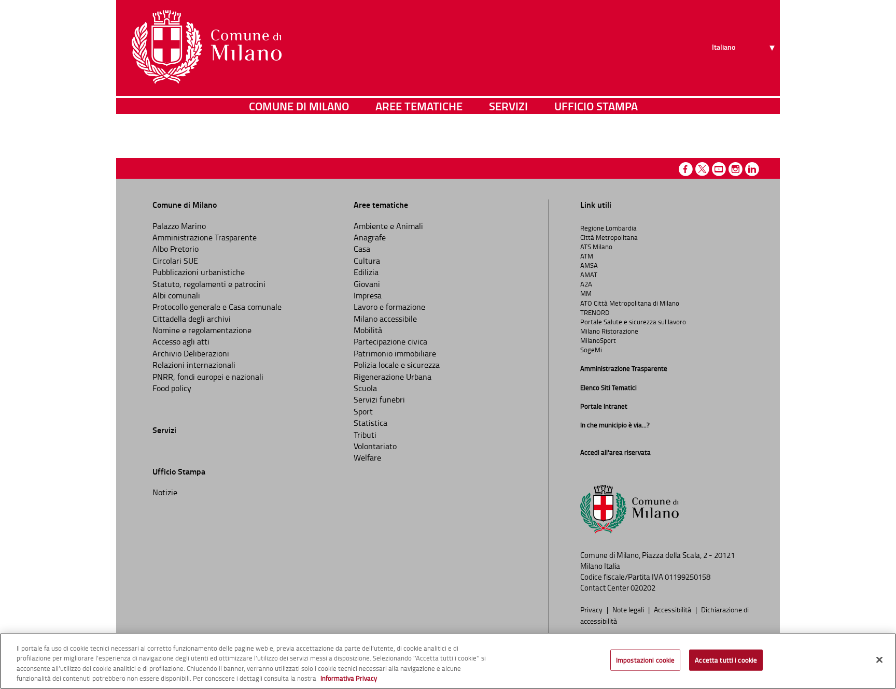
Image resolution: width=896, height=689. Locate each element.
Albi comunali (176, 295)
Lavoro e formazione (389, 306)
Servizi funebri (379, 399)
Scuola (365, 388)
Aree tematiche (419, 106)
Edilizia (366, 272)
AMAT (588, 274)
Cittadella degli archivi (191, 318)
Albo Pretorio (175, 248)
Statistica (370, 422)
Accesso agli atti (180, 341)
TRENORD (594, 312)
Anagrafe (370, 237)
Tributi (365, 434)
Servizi (508, 106)
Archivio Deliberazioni (190, 353)
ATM (586, 256)
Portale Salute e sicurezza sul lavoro (633, 321)
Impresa (368, 295)
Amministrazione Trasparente (204, 237)
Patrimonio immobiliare (395, 353)
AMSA (589, 265)
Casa (362, 248)
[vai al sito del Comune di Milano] (207, 47)
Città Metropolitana (609, 237)
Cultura (367, 260)
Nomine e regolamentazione (201, 330)
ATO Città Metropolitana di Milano (629, 303)
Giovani (367, 284)
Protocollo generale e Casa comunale (217, 306)
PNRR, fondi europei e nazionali (207, 376)
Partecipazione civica (390, 341)
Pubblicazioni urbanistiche (198, 272)
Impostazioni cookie (645, 660)
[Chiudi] (879, 659)
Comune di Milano (299, 106)
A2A (586, 284)
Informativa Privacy (348, 678)
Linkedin (752, 169)
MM (586, 293)
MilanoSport (598, 340)
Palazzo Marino (179, 226)
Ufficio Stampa (596, 106)
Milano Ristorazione (609, 331)
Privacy (592, 609)
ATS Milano (596, 246)
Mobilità (368, 330)
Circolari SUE (175, 260)
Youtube (719, 169)
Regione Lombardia (608, 228)
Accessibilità (673, 609)
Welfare (367, 457)
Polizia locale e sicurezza (397, 364)
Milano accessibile (385, 318)
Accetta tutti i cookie (726, 660)
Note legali (629, 609)
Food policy (171, 388)
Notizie (164, 492)
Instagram (736, 169)
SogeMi (591, 349)
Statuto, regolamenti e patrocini (208, 284)
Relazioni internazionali (193, 364)
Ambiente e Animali (388, 226)
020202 (643, 587)
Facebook (686, 169)
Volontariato (375, 446)
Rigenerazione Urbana (392, 376)
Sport (363, 411)
